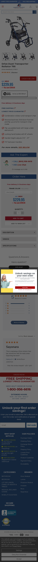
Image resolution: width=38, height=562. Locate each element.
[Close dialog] (36, 270)
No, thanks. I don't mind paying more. (25, 289)
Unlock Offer (25, 287)
